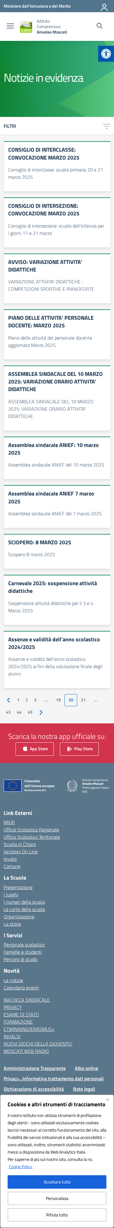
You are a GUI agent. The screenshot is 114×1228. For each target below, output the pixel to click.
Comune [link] (12, 866)
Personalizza (57, 1198)
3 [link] (35, 700)
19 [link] (58, 700)
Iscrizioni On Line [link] (21, 851)
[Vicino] (107, 1099)
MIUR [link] (9, 822)
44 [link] (19, 712)
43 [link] (8, 712)
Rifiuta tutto (57, 1215)
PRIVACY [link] (13, 1007)
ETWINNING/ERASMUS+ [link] (29, 1029)
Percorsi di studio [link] (20, 959)
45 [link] (30, 712)
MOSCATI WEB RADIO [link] (26, 1051)
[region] (57, 1161)
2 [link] (27, 700)
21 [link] (83, 700)
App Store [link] (38, 748)
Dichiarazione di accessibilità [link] (34, 1089)
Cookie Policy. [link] (21, 1166)
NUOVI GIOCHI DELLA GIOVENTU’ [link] (38, 1043)
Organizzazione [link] (19, 916)
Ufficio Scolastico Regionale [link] (31, 829)
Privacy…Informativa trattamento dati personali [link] (54, 1078)
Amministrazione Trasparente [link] (35, 1068)
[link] (106, 54)
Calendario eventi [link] (21, 987)
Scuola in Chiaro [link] (20, 844)
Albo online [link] (86, 1068)
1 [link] (18, 700)
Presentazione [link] (18, 887)
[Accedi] (104, 6)
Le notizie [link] (13, 980)
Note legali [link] (84, 1089)
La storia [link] (12, 923)
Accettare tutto (57, 1182)
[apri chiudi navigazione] (10, 26)
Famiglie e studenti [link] (23, 952)
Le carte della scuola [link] (24, 909)
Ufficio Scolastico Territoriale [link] (32, 837)
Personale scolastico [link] (24, 944)
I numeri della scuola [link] (24, 902)
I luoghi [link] (11, 894)
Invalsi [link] (10, 858)
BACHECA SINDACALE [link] (27, 999)
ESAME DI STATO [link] (21, 1014)
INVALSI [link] (12, 1036)
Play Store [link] (83, 748)
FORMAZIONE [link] (18, 1021)
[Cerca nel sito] (99, 27)
